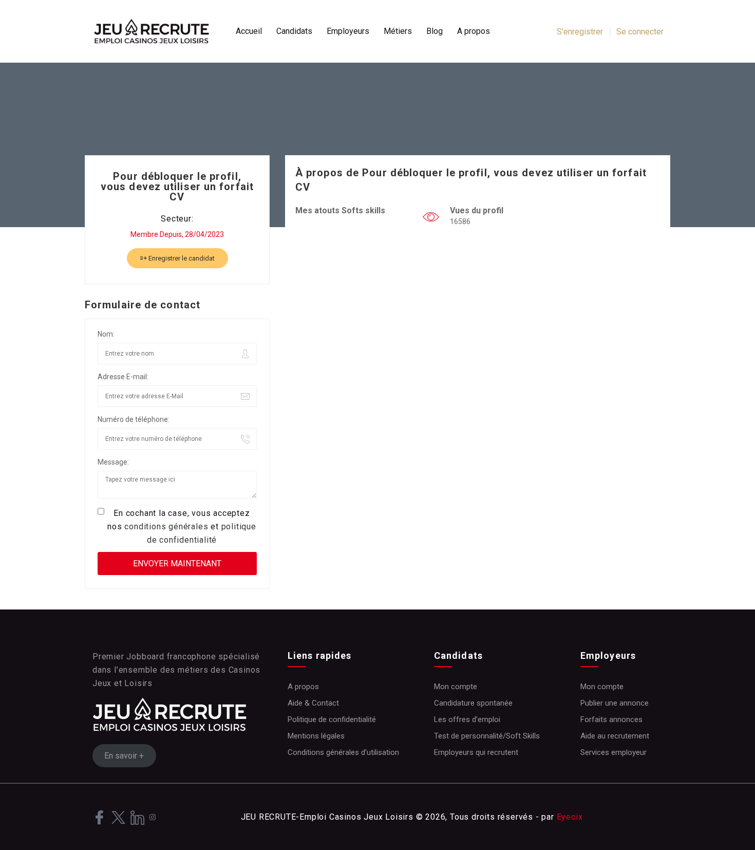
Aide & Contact (313, 703)
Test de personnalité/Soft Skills (487, 736)
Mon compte (455, 686)
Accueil (249, 31)
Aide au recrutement (614, 736)
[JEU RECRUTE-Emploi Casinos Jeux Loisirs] (157, 31)
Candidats (294, 31)
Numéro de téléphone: (133, 419)
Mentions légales (316, 736)
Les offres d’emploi (467, 719)
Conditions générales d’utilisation (343, 752)
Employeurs (348, 31)
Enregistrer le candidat (181, 258)
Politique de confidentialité (332, 719)
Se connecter (640, 31)
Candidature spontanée (473, 703)
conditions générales (166, 526)
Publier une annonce (614, 703)
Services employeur (613, 752)
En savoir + (124, 756)
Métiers (398, 31)
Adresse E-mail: (123, 377)
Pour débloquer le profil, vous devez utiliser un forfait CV (177, 186)
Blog (434, 31)
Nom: (106, 334)
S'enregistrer (580, 31)
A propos (473, 31)
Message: (113, 462)
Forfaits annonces (611, 719)
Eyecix (570, 817)
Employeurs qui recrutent (476, 752)
